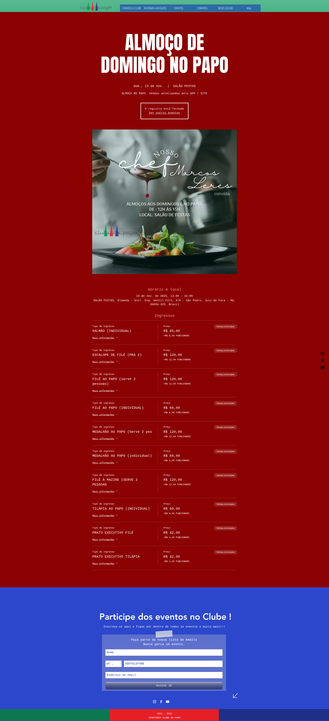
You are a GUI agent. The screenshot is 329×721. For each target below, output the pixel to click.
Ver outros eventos (164, 113)
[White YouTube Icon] (168, 702)
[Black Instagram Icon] (322, 353)
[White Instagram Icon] (155, 702)
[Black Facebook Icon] (322, 360)
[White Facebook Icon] (161, 702)
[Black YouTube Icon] (322, 367)
